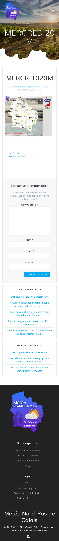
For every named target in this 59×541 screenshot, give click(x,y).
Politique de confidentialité (27, 493)
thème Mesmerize (38, 530)
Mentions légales (27, 488)
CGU (27, 483)
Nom (29, 239)
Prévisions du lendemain (27, 450)
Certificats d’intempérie (27, 460)
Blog (27, 465)
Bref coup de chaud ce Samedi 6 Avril (29, 296)
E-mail (29, 250)
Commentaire (29, 204)
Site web (29, 262)
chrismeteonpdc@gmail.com (25, 86)
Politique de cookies (27, 498)
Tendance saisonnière (27, 455)
